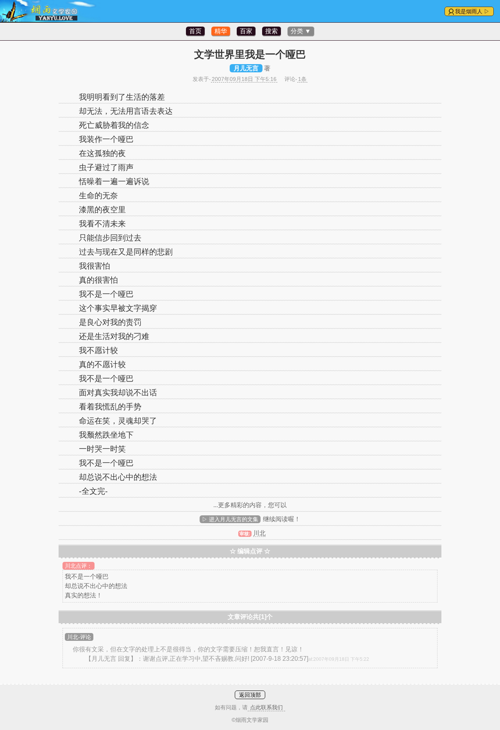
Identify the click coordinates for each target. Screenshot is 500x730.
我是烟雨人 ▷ (472, 11)
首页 (195, 31)
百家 (246, 31)
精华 (220, 31)
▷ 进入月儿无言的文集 (230, 519)
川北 (259, 533)
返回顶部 (250, 695)
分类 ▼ (301, 31)
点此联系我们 (266, 707)
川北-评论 (79, 637)
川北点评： (78, 566)
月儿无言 (246, 68)
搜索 (271, 31)
